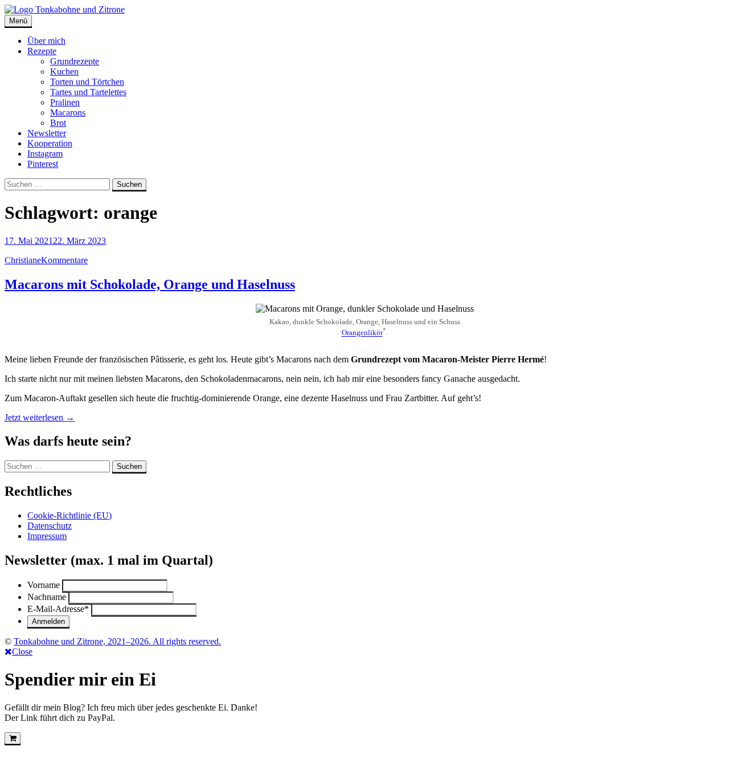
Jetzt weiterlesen (40, 417)
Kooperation (49, 143)
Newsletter (46, 133)
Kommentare (64, 260)
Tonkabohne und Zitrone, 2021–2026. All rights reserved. (117, 641)
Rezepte (41, 51)
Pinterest (42, 164)
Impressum (47, 536)
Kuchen (64, 71)
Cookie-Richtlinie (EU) (69, 515)
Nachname (46, 597)
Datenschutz (49, 526)
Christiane (23, 260)
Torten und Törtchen (87, 82)
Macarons (67, 112)
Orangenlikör (362, 333)
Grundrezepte (74, 61)
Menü (18, 21)
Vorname (43, 585)
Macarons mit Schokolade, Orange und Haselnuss (150, 284)
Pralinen (65, 102)
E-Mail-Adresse (58, 609)
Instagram (45, 153)
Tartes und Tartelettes (88, 92)
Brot (58, 123)
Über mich (46, 41)
